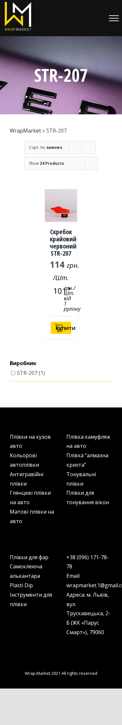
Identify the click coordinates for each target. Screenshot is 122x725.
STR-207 (27, 373)
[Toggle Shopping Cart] (79, 18)
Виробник (23, 363)
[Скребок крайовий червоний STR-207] (61, 205)
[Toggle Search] (95, 18)
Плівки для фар (29, 557)
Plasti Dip (21, 585)
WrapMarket (25, 130)
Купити (63, 328)
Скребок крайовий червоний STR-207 (63, 242)
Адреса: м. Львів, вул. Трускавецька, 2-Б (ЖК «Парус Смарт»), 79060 (88, 613)
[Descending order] (89, 147)
